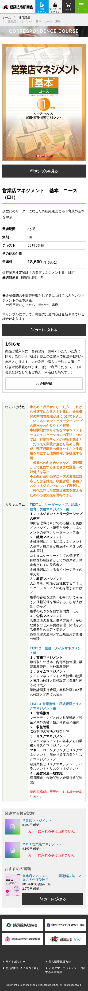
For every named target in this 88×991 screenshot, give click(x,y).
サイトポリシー (15, 961)
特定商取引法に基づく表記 (22, 968)
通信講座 (24, 17)
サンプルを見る (46, 171)
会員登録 (45, 383)
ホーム (6, 17)
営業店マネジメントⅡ (38, 820)
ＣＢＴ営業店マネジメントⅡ (43, 844)
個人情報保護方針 (60, 961)
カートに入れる (45, 330)
